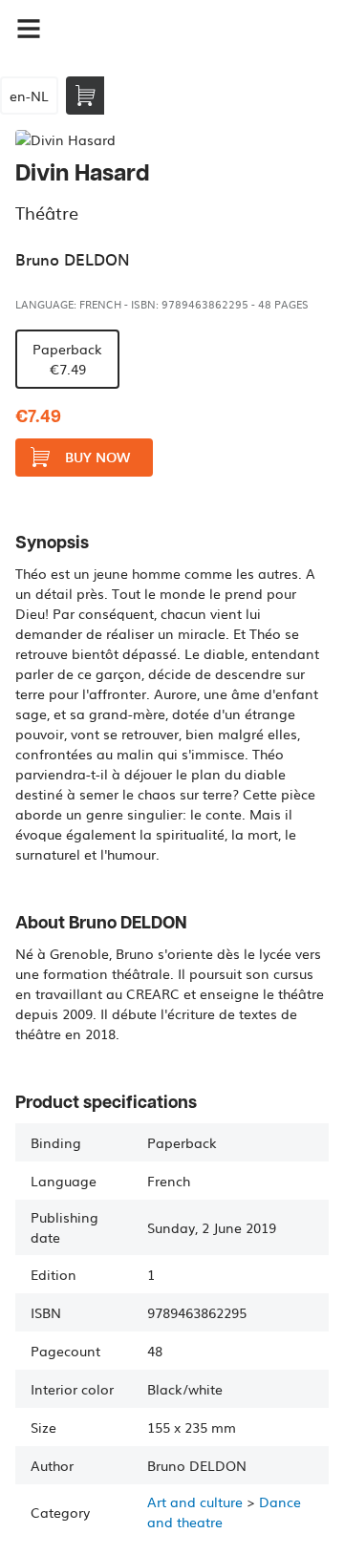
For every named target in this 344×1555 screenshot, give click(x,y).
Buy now (97, 457)
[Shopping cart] (85, 95)
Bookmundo (149, 29)
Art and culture (195, 1501)
